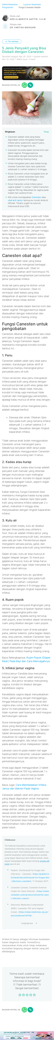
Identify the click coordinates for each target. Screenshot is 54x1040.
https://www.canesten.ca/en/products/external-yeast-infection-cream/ (30, 895)
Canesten (36, 197)
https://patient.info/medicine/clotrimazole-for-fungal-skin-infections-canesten (30, 877)
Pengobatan (8, 7)
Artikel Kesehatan (10, 4)
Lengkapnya (27, 923)
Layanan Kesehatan (32, 4)
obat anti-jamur (15, 200)
